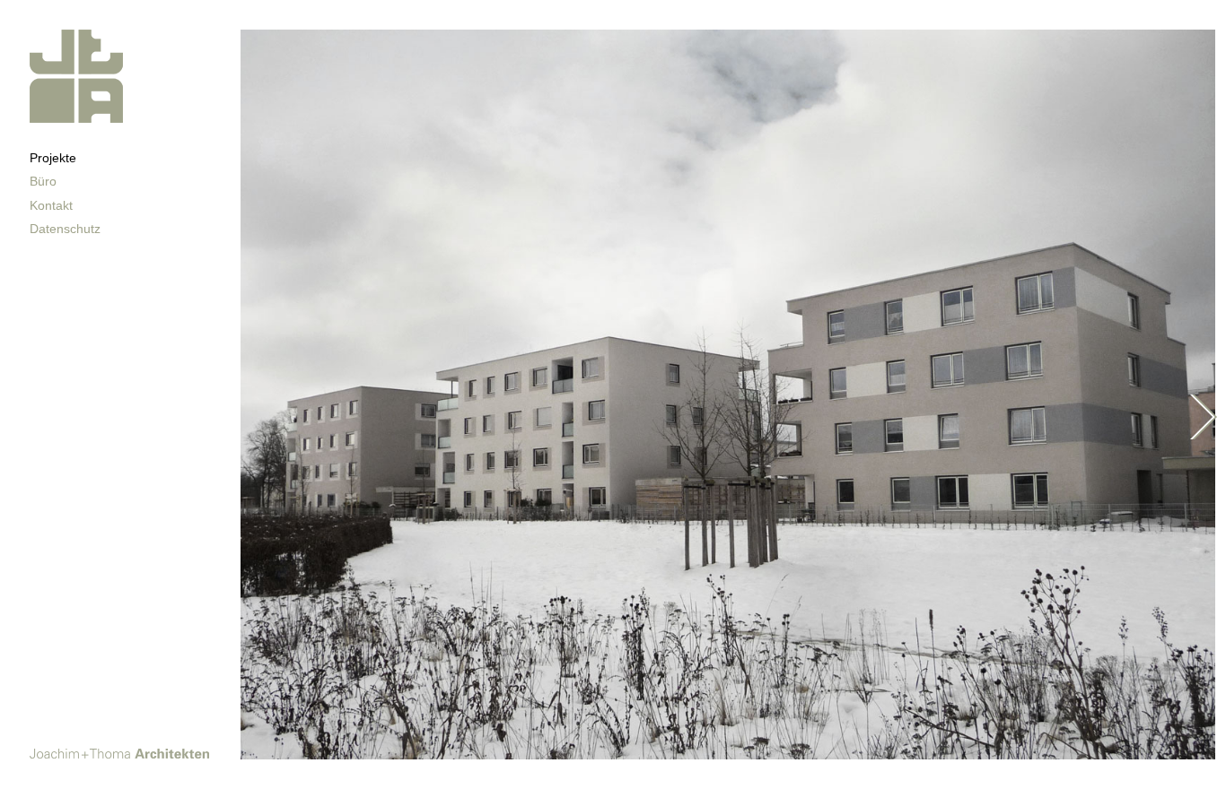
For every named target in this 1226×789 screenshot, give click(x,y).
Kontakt (51, 205)
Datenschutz (65, 228)
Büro (43, 181)
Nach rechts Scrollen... (1203, 416)
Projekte (53, 158)
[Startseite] (76, 117)
